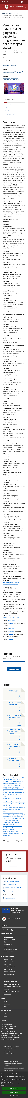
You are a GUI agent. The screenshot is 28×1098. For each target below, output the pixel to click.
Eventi (5, 1016)
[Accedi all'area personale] (21, 2)
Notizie (14, 13)
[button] (14, 1095)
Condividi (5, 65)
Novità (9, 13)
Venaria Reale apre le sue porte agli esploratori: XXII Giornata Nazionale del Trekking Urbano (13, 833)
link (6, 1085)
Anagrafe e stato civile (9, 959)
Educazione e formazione (10, 982)
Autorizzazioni (7, 994)
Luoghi (5, 1013)
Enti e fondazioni (8, 944)
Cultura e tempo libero (9, 962)
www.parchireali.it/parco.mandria (11, 617)
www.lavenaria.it (10, 615)
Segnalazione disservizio (10, 1049)
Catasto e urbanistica (9, 972)
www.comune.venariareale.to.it (11, 582)
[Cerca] (25, 7)
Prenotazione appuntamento (11, 1046)
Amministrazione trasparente (11, 1061)
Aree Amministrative (9, 939)
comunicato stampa (13, 620)
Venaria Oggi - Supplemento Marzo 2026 (13, 778)
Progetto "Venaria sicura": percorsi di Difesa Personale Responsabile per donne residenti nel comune (13, 828)
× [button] (26, 1073)
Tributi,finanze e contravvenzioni (12, 986)
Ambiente (6, 989)
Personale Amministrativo (10, 949)
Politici (5, 947)
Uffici (5, 942)
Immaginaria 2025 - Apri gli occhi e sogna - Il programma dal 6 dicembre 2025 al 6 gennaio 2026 (14, 803)
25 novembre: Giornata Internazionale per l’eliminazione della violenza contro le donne (14, 809)
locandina (10, 635)
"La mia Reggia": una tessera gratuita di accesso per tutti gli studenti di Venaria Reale (13, 794)
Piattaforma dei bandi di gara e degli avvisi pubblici (13, 1064)
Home (3, 13)
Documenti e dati (8, 952)
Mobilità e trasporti (9, 974)
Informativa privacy (9, 1070)
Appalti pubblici (8, 969)
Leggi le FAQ (7, 1051)
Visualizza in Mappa (14, 669)
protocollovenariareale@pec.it (12, 1037)
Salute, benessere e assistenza (12, 991)
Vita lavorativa (7, 964)
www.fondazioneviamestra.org (11, 584)
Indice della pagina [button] (10, 100)
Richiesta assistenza (9, 1054)
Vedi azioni (13, 65)
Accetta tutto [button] (14, 1088)
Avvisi (5, 1006)
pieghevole (11, 631)
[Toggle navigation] (3, 7)
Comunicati (7, 1004)
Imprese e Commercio (9, 967)
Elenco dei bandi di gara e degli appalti (14, 1068)
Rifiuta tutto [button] (14, 1092)
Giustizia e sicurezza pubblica (11, 984)
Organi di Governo (8, 937)
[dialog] (14, 1085)
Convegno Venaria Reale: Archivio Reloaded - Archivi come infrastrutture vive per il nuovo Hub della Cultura (13, 781)
